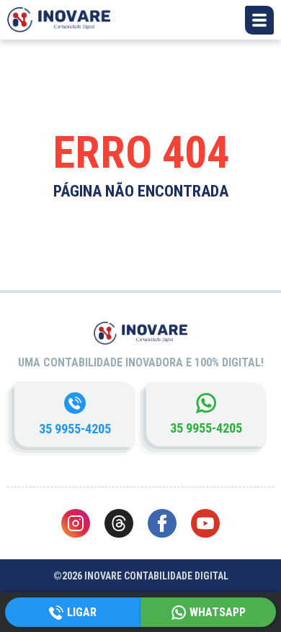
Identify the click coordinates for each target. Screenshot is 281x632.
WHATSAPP (217, 612)
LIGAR (82, 612)
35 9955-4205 (75, 428)
